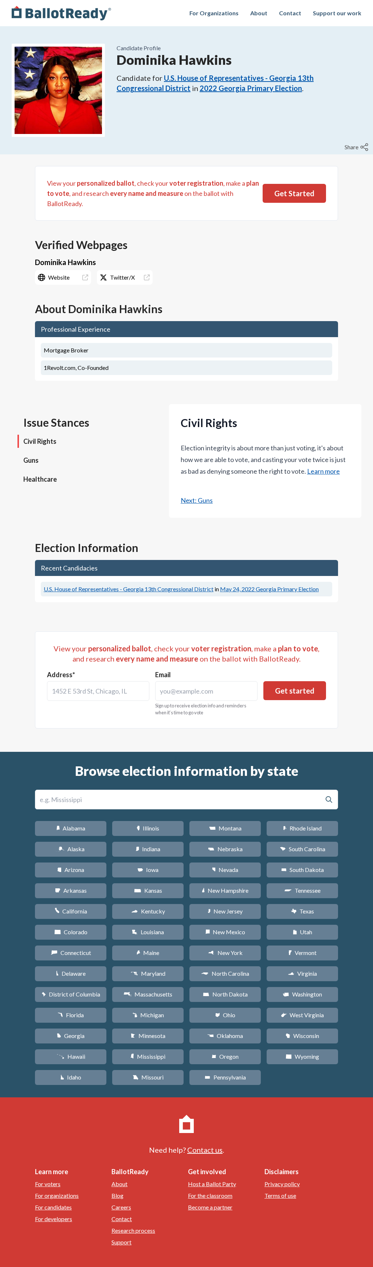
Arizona (70, 869)
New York (225, 952)
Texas (302, 911)
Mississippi (147, 1056)
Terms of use (280, 1195)
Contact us (205, 1149)
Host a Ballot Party (212, 1183)
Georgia (71, 1035)
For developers (53, 1218)
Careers (121, 1207)
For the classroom (210, 1195)
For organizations (57, 1195)
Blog (117, 1195)
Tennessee (302, 890)
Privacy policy (282, 1183)
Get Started (294, 193)
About (258, 12)
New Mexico (225, 931)
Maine (148, 952)
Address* (61, 675)
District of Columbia (71, 994)
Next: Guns (197, 500)
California (71, 911)
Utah (302, 931)
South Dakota (302, 869)
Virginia (302, 973)
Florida (71, 1014)
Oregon (225, 1056)
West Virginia (302, 1014)
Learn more (323, 471)
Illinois (148, 828)
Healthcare (40, 479)
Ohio (225, 1014)
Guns (31, 460)
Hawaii (70, 1056)
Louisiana (148, 931)
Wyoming (302, 1056)
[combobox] (98, 691)
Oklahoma (225, 1035)
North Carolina (225, 973)
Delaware (71, 973)
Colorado (70, 931)
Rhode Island (302, 828)
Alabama (70, 828)
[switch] (357, 147)
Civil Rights (39, 441)
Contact (290, 12)
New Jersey (225, 911)
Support (121, 1242)
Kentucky (148, 911)
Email (163, 675)
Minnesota (148, 1035)
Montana (225, 828)
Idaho (70, 1077)
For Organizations (214, 12)
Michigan (148, 1014)
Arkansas (71, 890)
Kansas (148, 890)
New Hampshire (225, 890)
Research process (133, 1230)
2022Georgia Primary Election (251, 88)
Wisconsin (302, 1035)
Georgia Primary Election (269, 588)
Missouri (148, 1077)
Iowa (147, 869)
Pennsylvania (225, 1077)
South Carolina (302, 848)
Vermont (302, 952)
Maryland (148, 973)
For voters (47, 1183)
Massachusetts (147, 994)
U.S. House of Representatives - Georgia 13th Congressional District (128, 588)
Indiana (148, 848)
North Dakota (225, 994)
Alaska (71, 848)
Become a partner (210, 1207)
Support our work (337, 12)
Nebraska (225, 848)
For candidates (53, 1207)
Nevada (225, 869)
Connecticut (71, 952)
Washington (302, 994)
